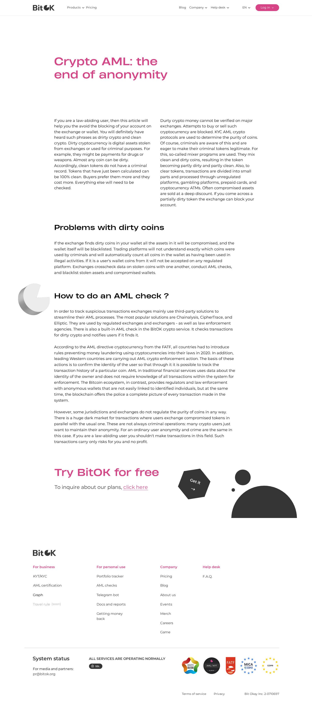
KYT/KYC (40, 576)
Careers (166, 623)
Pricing (166, 576)
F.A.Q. (207, 576)
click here (135, 487)
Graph (38, 595)
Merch (165, 614)
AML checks (107, 585)
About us (168, 595)
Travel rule (41, 604)
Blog (164, 585)
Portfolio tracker (110, 576)
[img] (44, 8)
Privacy (219, 694)
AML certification (47, 585)
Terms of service (194, 694)
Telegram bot (108, 595)
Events (166, 604)
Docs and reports (111, 604)
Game (165, 632)
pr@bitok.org (44, 674)
